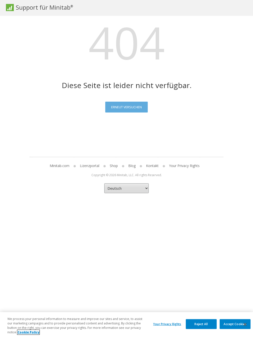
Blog (132, 165)
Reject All (201, 324)
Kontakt (152, 165)
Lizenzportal (89, 165)
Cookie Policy (28, 332)
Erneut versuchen (126, 107)
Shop (114, 165)
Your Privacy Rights (167, 324)
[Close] (245, 324)
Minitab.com (59, 165)
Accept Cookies (235, 324)
